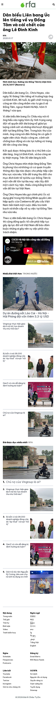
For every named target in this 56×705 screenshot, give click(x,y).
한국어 (32, 626)
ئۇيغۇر (32, 639)
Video (5, 629)
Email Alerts (35, 656)
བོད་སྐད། (32, 636)
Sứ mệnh (33, 674)
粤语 (32, 619)
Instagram (7, 684)
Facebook (7, 677)
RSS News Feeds (37, 660)
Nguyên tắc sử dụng (38, 677)
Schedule (7, 656)
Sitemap (33, 690)
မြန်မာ (32, 623)
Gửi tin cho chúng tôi (11, 687)
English (33, 646)
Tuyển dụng (35, 687)
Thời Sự (6, 623)
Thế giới (6, 619)
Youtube (6, 674)
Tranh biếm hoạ (9, 633)
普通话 (32, 616)
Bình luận (6, 626)
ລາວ (31, 629)
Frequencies (8, 660)
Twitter (6, 680)
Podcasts (7, 663)
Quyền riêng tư (36, 680)
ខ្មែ (31, 633)
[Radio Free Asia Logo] (28, 4)
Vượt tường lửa (36, 684)
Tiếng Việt (34, 642)
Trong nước (7, 616)
